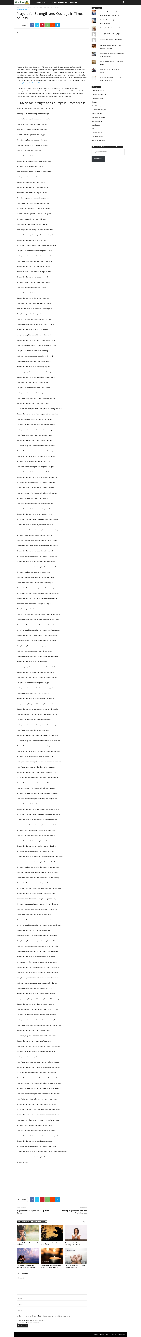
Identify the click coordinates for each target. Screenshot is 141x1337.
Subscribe (98, 159)
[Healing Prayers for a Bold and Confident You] (52, 1233)
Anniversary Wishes (98, 90)
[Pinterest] (42, 25)
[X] (37, 25)
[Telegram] (57, 25)
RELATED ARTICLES (23, 1221)
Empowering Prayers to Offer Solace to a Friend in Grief (51, 1266)
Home (18, 7)
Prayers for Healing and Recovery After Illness (33, 1211)
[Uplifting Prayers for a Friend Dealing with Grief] (76, 1256)
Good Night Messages (99, 110)
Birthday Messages (98, 98)
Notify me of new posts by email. (29, 1323)
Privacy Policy (104, 1334)
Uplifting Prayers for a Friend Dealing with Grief (75, 1266)
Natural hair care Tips (98, 129)
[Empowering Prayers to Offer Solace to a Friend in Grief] (52, 1256)
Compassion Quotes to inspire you (111, 39)
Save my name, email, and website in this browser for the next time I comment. (44, 1316)
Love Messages (40, 2)
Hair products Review (98, 117)
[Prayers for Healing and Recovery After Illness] (76, 1233)
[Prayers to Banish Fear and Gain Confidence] (28, 1233)
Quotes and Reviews (58, 2)
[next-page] (86, 1222)
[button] (123, 2)
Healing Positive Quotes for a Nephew (112, 28)
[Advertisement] (52, 49)
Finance (73, 2)
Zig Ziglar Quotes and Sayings (110, 34)
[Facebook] (32, 25)
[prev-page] (83, 1222)
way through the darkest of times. (31, 83)
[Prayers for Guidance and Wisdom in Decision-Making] (28, 1256)
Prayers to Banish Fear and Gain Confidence (28, 1244)
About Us (113, 1334)
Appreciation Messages (99, 94)
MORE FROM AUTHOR (39, 1221)
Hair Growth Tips (97, 113)
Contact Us (122, 1334)
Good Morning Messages (100, 106)
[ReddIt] (52, 25)
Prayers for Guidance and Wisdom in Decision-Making (26, 1266)
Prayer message (97, 133)
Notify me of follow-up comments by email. (32, 1320)
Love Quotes (96, 125)
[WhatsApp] (47, 25)
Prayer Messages (26, 7)
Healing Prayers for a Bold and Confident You (74, 1211)
